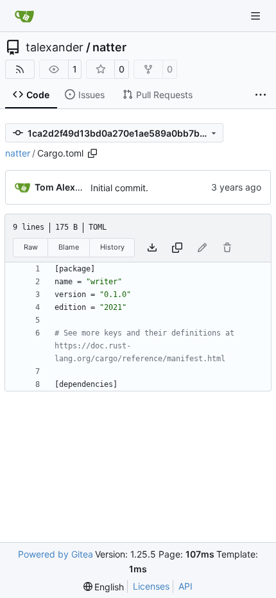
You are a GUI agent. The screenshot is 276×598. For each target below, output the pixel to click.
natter (109, 47)
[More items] (260, 94)
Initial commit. (119, 187)
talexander (54, 47)
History (112, 247)
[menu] (104, 586)
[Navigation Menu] (257, 15)
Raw (31, 247)
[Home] (24, 16)
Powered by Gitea (55, 554)
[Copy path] (92, 153)
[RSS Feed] (20, 69)
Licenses (151, 586)
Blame (68, 247)
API (185, 586)
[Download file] (152, 247)
